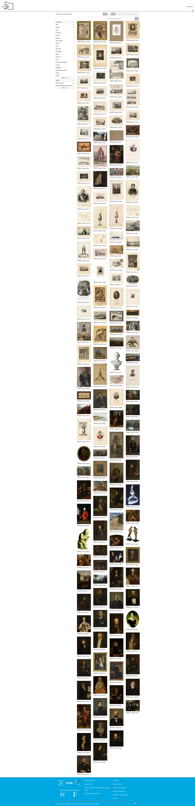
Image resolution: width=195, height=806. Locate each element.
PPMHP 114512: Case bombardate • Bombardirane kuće (100, 493)
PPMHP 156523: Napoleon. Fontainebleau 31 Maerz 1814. (100, 68)
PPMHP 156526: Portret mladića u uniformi (116, 43)
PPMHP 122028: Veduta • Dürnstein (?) (84, 364)
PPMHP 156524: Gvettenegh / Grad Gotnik (84, 57)
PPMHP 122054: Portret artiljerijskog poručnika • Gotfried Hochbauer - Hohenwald (84, 342)
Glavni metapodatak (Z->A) (131, 14)
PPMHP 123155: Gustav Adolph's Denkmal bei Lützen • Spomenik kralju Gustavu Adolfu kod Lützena (84, 260)
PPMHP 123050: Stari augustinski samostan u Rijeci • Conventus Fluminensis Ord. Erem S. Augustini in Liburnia (116, 323)
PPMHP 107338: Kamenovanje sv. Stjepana (100, 585)
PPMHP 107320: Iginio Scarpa (116, 589)
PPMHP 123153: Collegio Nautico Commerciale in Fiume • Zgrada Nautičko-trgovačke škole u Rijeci (116, 270)
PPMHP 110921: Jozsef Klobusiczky (116, 510)
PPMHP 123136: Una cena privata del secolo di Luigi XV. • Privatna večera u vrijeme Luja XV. (133, 286)
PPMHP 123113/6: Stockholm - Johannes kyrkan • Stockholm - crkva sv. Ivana (133, 306)
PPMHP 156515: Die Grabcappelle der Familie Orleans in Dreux (100, 98)
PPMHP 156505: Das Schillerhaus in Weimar (100, 129)
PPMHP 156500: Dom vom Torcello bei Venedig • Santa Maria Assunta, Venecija (84, 139)
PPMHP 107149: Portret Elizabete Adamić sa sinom (116, 705)
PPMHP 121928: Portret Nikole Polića (100, 410)
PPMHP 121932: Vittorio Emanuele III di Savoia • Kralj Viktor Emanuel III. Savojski (84, 388)
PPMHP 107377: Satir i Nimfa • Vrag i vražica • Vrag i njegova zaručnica (133, 544)
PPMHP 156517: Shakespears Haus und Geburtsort (133, 71)
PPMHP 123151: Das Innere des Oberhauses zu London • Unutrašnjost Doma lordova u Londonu (133, 272)
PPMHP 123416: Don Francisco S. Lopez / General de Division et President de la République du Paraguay (84, 209)
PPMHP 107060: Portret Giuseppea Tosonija (116, 748)
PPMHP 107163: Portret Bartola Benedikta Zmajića (116, 682)
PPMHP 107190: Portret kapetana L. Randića (84, 656)
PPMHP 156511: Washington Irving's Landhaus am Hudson (84, 103)
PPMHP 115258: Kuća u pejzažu (100, 458)
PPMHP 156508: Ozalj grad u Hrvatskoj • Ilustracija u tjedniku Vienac (116, 112)
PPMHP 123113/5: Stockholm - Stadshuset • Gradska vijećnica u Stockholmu (84, 319)
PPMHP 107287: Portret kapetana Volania (116, 610)
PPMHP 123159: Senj (115, 256)
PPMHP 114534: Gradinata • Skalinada (116, 460)
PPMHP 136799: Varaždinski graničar (100, 168)
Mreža (113, 14)
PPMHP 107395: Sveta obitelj (116, 547)
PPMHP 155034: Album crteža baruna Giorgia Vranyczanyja (116, 142)
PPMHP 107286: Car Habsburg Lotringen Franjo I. (133, 586)
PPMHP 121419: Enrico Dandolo (133, 387)
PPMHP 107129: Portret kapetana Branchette (116, 727)
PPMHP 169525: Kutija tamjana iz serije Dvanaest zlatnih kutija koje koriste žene (84, 42)
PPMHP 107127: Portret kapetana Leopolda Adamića (133, 697)
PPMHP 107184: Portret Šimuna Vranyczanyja (100, 649)
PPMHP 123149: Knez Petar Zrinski (100, 307)
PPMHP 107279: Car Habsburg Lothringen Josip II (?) (116, 635)
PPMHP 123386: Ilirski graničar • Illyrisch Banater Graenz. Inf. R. (100, 231)
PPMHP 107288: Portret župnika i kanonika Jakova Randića (100, 607)
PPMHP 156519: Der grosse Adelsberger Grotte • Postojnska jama (100, 83)
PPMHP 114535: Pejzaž (100, 478)
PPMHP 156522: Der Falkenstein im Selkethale (116, 58)
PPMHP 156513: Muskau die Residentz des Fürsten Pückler (116, 97)
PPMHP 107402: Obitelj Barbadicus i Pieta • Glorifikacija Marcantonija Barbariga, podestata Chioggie (100, 557)
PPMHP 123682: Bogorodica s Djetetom (116, 165)
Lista (109, 14)
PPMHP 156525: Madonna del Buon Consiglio (133, 40)
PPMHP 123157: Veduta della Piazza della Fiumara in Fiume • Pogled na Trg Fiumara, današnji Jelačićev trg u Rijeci (133, 249)
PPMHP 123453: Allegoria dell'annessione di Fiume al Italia (116, 177)
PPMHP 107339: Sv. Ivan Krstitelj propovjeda (84, 591)
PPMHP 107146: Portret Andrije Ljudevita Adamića (133, 676)
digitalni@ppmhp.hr (90, 780)
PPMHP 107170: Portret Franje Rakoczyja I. (84, 678)
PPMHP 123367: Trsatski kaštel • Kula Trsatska (84, 223)
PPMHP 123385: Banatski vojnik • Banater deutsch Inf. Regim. (116, 228)
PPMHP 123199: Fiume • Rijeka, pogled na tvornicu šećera (100, 258)
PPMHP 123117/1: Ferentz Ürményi (116, 308)
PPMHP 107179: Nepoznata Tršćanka (133, 629)
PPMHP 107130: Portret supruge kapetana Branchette (100, 717)
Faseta (105, 14)
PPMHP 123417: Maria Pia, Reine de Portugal (133, 202)
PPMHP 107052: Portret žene (100, 762)
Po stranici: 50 (120, 14)
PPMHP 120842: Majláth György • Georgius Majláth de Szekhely (116, 407)
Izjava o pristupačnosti (119, 791)
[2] (67, 88)
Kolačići (115, 798)
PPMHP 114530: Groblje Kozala (133, 432)
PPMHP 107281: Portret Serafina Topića (100, 629)
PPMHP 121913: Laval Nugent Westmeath (116, 372)
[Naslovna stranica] (7, 5)
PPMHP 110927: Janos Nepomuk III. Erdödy (133, 457)
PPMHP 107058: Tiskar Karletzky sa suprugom (133, 713)
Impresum (115, 780)
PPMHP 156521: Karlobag (133, 55)
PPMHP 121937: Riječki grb (133, 351)
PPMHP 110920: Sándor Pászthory (133, 481)
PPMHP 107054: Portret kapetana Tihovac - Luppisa (84, 774)
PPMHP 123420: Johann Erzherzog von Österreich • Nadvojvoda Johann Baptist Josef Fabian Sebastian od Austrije (116, 201)
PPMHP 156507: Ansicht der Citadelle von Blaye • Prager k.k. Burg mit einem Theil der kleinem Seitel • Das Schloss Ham (133, 107)
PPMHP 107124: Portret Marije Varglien (100, 740)
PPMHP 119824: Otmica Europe (133, 401)
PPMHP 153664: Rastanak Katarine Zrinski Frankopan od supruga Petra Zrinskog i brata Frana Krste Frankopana (84, 153)
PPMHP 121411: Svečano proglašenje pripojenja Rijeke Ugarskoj (84, 415)
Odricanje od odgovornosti (120, 795)
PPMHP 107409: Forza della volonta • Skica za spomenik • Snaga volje (133, 507)
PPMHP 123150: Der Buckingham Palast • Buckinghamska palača (84, 276)
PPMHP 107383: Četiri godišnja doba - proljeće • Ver (100, 572)
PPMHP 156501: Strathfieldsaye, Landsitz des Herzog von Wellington (133, 122)
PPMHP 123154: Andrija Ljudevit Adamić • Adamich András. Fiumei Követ (100, 282)
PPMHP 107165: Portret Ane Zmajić (100, 673)
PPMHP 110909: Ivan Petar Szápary (100, 542)
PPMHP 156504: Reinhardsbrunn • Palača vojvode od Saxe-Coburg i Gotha (116, 127)
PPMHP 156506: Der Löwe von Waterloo (84, 124)
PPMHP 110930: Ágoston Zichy (116, 484)
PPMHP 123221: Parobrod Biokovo (116, 242)
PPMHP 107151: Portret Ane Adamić (100, 695)
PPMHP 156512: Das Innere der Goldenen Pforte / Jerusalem (133, 86)
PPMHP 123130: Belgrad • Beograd (100, 322)
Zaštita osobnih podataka (120, 788)
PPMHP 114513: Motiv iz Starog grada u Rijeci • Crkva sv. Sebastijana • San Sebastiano (84, 477)
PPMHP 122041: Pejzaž (116, 334)
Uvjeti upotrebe (117, 784)
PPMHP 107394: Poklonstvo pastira (133, 523)
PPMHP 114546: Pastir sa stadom (133, 416)
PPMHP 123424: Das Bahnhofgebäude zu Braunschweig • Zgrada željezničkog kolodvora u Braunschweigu (100, 203)
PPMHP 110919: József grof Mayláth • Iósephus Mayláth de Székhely (84, 525)
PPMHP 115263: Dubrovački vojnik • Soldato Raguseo (84, 441)
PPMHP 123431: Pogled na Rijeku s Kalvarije (133, 177)
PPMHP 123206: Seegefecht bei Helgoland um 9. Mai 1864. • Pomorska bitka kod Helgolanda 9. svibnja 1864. (84, 238)
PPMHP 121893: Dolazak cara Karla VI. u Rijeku (133, 362)
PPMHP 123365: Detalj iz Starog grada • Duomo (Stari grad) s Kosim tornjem (100, 245)
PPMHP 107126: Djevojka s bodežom (84, 752)
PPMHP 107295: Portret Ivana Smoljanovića (84, 612)
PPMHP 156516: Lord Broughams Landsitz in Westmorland (84, 88)
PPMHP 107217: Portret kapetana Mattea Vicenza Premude (133, 607)
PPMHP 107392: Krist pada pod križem (84, 567)
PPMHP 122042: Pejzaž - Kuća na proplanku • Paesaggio (100, 361)
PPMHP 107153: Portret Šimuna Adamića (133, 651)
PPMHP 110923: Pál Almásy (100, 517)
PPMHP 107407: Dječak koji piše (84, 551)
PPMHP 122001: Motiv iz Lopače (116, 348)
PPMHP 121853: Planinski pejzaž (84, 401)
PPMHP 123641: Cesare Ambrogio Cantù (133, 162)
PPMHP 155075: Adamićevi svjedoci (100, 142)
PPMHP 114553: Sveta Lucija (116, 429)
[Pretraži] (137, 18)
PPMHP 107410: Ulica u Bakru (116, 532)
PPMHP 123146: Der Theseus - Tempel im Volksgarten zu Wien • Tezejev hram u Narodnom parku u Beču (116, 284)
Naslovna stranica (190, 6)
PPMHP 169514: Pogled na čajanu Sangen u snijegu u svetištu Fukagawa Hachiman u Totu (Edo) (100, 42)
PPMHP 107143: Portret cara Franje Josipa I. (84, 730)
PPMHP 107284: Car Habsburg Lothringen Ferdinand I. (84, 634)
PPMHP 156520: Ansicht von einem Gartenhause (84, 73)
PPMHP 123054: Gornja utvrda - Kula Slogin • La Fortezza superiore (100, 344)
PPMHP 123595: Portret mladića (100, 188)
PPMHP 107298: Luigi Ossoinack (133, 565)
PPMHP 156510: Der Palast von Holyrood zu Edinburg (100, 114)
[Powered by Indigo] (137, 803)
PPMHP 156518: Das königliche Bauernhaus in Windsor (116, 81)
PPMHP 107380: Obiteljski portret (116, 564)
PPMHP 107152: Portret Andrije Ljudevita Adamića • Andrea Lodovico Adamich (84, 701)
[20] (67, 78)
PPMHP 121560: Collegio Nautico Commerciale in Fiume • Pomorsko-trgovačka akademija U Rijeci (116, 385)
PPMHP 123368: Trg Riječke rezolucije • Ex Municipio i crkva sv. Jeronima (133, 217)
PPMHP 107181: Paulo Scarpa (116, 658)
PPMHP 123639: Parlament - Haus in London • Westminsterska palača (84, 168)
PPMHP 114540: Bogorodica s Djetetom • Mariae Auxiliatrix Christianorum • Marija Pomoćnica (84, 463)
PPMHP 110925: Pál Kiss (83, 501)
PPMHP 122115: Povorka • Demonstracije (133, 318)
